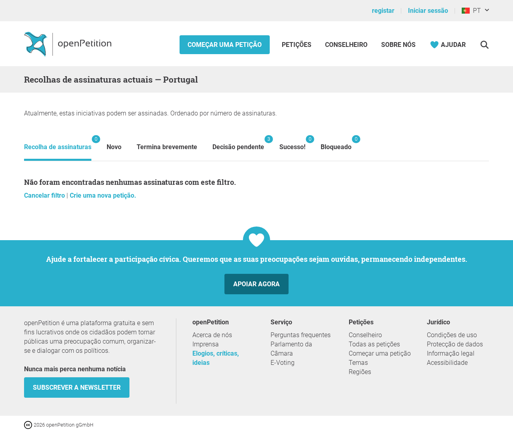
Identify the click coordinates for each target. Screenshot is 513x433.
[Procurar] (484, 44)
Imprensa (205, 344)
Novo (114, 147)
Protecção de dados (455, 344)
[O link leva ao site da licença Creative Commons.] (29, 424)
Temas (358, 362)
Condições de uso (452, 335)
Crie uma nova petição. (103, 195)
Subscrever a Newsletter (77, 387)
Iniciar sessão (428, 10)
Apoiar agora (256, 284)
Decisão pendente (238, 143)
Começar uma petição (225, 45)
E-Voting (283, 362)
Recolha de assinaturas (57, 143)
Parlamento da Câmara (291, 348)
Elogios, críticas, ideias (215, 358)
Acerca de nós (212, 335)
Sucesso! (292, 143)
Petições (297, 45)
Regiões (360, 372)
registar (383, 10)
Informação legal (451, 353)
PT (475, 10)
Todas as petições (374, 344)
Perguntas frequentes (301, 335)
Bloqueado (336, 143)
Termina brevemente (167, 147)
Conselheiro (346, 45)
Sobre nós (398, 45)
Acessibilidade (447, 362)
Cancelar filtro (45, 195)
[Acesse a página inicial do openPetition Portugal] (68, 43)
